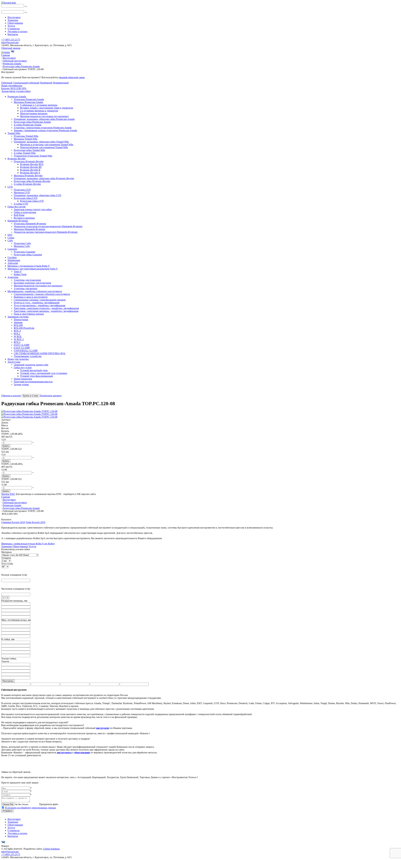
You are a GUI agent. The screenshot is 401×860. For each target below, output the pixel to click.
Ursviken (12, 257)
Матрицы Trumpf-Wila (25, 139)
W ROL (18, 336)
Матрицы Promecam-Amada (28, 102)
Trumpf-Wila (14, 133)
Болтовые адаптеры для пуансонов (32, 282)
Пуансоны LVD (22, 189)
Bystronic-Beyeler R (30, 170)
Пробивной (46, 82)
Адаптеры (13, 277)
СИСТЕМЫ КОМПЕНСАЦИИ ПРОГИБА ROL (40, 353)
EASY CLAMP (22, 347)
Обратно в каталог (11, 395)
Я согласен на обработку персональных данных (30, 807)
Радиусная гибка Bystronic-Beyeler (32, 181)
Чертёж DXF (8, 494)
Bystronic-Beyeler (17, 158)
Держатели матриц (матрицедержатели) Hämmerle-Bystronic (46, 232)
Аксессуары (14, 362)
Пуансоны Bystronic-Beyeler (29, 161)
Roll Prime (19, 215)
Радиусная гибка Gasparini (28, 254)
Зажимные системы (18, 316)
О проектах (14, 28)
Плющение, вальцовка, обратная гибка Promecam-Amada (44, 119)
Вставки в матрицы (24, 218)
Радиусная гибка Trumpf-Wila (29, 150)
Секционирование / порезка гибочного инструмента (42, 294)
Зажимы (18, 322)
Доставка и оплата (17, 31)
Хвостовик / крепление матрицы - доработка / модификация (46, 311)
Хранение (13, 20)
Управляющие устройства (28, 356)
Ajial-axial (13, 263)
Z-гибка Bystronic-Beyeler (27, 184)
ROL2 (17, 333)
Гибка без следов (17, 206)
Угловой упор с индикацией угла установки (43, 373)
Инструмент (14, 17)
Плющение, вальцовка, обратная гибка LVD (37, 195)
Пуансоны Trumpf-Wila (26, 136)
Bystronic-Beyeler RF (31, 167)
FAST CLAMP (21, 345)
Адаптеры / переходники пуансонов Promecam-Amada (43, 127)
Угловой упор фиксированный (36, 376)
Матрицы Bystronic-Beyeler (28, 175)
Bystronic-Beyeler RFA (32, 164)
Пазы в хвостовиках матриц (29, 314)
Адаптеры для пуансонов (27, 280)
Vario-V (18, 271)
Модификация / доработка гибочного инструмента (35, 291)
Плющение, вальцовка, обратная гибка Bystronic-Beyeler (44, 178)
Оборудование (15, 23)
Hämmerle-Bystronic (18, 220)
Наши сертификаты (11, 85)
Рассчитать (8, 681)
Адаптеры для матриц (25, 288)
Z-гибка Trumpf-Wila (25, 153)
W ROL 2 (19, 339)
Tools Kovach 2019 (35, 522)
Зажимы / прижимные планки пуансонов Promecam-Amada (45, 130)
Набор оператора (23, 378)
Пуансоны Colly (22, 243)
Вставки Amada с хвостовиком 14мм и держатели (46, 107)
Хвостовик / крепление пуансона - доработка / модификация (46, 308)
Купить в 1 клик (30, 396)
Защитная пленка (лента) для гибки (33, 209)
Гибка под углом (22, 367)
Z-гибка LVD (21, 203)
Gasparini (12, 249)
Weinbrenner (14, 260)
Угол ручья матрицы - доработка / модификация (39, 305)
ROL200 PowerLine (24, 328)
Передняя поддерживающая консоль (33, 381)
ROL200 (18, 325)
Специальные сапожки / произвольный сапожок (40, 299)
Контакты (13, 34)
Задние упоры (21, 384)
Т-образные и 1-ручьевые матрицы (38, 105)
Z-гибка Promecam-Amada (27, 124)
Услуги (11, 25)
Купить (6, 446)
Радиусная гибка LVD (25, 198)
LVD (10, 187)
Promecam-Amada (17, 96)
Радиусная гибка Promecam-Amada (32, 122)
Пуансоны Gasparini (24, 251)
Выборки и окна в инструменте (31, 297)
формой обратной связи (72, 77)
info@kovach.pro (10, 42)
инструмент (102, 728)
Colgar (11, 237)
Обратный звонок (10, 48)
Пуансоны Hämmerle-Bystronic (30, 223)
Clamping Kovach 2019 (13, 522)
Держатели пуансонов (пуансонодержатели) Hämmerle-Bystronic (48, 226)
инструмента (64, 752)
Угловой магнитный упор (34, 370)
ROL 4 (17, 330)
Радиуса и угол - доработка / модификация (36, 302)
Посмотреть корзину (51, 395)
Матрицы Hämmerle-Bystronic (29, 229)
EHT (10, 235)
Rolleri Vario (20, 274)
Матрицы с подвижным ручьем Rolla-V (29, 266)
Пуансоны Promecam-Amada (29, 99)
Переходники (21, 319)
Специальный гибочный (26, 82)
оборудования (82, 752)
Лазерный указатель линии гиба (31, 364)
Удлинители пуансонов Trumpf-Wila (33, 155)
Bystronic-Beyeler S (30, 172)
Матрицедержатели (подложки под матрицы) (44, 116)
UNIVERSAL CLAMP (26, 350)
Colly (10, 240)
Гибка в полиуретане (25, 212)
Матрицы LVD (22, 192)
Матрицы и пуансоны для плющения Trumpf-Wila (46, 144)
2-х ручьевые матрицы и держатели (39, 110)
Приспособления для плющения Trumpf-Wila (44, 147)
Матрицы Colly (22, 246)
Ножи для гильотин (18, 359)
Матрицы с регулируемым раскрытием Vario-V (33, 268)
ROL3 (17, 342)
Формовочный (61, 82)
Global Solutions (51, 848)
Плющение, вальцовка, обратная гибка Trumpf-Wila (41, 141)
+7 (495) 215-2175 (10, 39)
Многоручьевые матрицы (33, 113)
